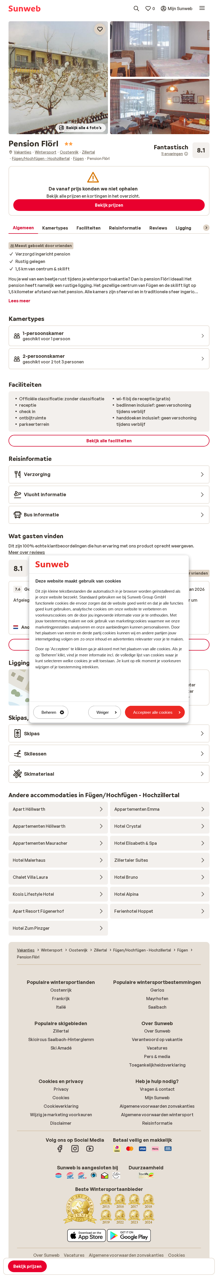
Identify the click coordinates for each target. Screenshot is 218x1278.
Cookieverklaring (61, 1106)
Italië (61, 1007)
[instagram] (75, 1151)
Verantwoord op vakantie (157, 1039)
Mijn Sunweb (157, 1097)
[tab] (23, 228)
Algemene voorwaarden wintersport (157, 1114)
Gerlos (157, 990)
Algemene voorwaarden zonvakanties (157, 1106)
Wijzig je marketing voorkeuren (61, 1114)
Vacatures (157, 1048)
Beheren (48, 712)
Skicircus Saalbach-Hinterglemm (61, 1039)
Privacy (61, 1089)
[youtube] (90, 1151)
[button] (58, 77)
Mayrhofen (157, 998)
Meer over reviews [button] (27, 552)
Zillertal (61, 1031)
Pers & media (157, 1056)
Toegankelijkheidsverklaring (157, 1065)
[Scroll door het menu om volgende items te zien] (206, 227)
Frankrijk (61, 998)
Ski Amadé (61, 1048)
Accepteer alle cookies (153, 712)
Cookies (60, 1097)
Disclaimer (61, 1123)
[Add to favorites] (100, 29)
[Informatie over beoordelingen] (186, 154)
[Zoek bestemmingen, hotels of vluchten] (136, 8)
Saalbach (157, 1007)
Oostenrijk (61, 990)
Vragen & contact (157, 1089)
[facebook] (60, 1151)
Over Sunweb (157, 1031)
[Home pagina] (24, 8)
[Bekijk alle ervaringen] (181, 150)
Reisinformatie (157, 1123)
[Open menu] (202, 8)
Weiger (103, 712)
